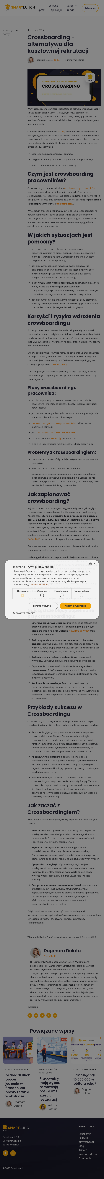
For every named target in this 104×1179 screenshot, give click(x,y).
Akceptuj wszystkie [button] (75, 606)
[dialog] (52, 589)
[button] (24, 613)
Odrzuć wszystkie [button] (43, 606)
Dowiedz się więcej (39, 584)
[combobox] (90, 563)
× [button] (94, 564)
